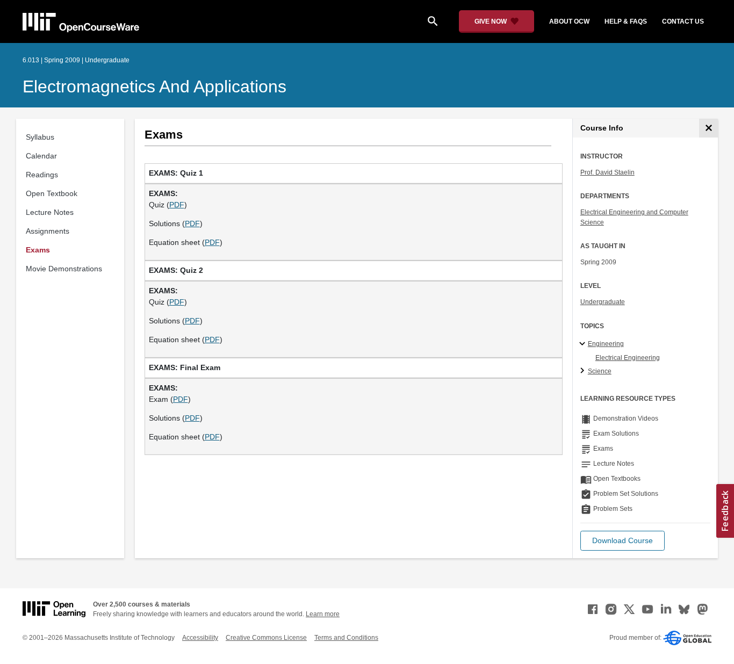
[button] (622, 541)
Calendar (41, 155)
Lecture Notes (50, 212)
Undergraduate (602, 302)
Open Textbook (51, 193)
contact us (683, 21)
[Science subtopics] (584, 371)
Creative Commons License (266, 637)
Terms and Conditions (346, 637)
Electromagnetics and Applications (154, 86)
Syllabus (40, 137)
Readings (42, 174)
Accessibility (200, 637)
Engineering (606, 344)
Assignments (47, 231)
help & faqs (626, 21)
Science (599, 371)
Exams (38, 250)
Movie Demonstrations (64, 268)
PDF (176, 204)
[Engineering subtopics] (584, 344)
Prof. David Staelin (607, 172)
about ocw (569, 21)
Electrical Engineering (627, 358)
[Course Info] (708, 128)
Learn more (323, 614)
